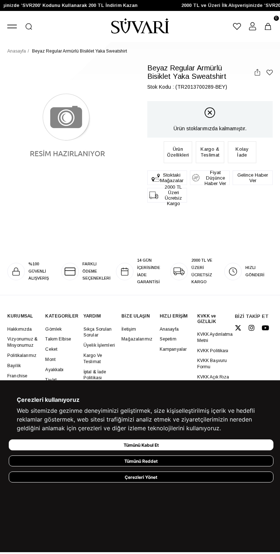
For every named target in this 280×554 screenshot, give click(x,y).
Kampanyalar (173, 349)
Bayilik (14, 365)
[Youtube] (265, 327)
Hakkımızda (19, 329)
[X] (238, 327)
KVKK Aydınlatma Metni (215, 337)
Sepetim (168, 339)
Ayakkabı (54, 369)
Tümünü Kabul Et (141, 445)
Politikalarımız (21, 355)
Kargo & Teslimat (210, 152)
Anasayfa (169, 329)
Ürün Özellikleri (178, 152)
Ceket (51, 349)
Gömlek (53, 329)
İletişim (128, 329)
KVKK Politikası (213, 350)
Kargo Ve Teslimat (92, 358)
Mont (50, 359)
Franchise (17, 375)
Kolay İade (242, 152)
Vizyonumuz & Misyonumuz (22, 342)
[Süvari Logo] (140, 26)
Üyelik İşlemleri (99, 345)
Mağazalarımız (136, 339)
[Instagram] (251, 327)
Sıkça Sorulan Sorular (97, 332)
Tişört (51, 379)
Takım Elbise (58, 339)
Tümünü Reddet (141, 461)
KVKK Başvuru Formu (212, 363)
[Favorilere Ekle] (270, 72)
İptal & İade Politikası (94, 375)
